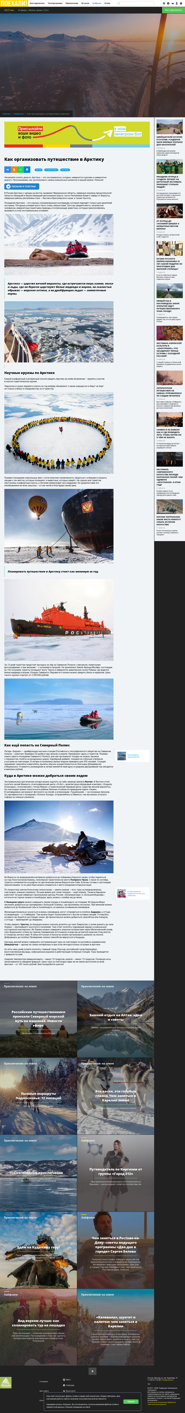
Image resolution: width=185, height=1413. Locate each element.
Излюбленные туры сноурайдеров (38, 1180)
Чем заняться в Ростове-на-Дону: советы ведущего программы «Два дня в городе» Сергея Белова (116, 1244)
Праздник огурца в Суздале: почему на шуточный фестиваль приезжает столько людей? (169, 181)
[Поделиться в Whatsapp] (20, 169)
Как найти (44, 1391)
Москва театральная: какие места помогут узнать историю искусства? (169, 521)
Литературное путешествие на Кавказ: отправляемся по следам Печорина (169, 392)
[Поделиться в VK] (7, 169)
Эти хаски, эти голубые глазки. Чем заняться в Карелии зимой (115, 1095)
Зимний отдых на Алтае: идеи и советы (115, 1017)
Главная (6, 114)
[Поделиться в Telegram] (27, 169)
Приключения (72, 3)
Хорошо (131, 1401)
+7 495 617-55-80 (154, 1380)
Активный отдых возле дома (38, 1106)
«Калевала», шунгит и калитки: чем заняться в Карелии (115, 1321)
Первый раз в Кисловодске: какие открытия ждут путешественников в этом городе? (168, 306)
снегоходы (65, 170)
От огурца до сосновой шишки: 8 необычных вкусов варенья (168, 225)
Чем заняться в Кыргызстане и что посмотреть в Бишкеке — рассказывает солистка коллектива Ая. (116, 1183)
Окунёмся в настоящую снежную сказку (115, 1108)
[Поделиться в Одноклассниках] (14, 169)
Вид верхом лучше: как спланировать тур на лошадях (38, 1322)
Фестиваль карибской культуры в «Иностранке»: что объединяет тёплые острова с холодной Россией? (169, 349)
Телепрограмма (55, 3)
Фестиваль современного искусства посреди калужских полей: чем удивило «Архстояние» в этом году (170, 477)
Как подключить (37, 3)
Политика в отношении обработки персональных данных (161, 1403)
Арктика (38, 170)
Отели (107, 3)
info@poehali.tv (167, 1380)
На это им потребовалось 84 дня (38, 1033)
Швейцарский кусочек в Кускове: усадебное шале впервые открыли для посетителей (170, 141)
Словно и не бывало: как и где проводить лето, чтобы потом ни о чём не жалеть (169, 433)
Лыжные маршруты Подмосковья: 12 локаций (38, 1095)
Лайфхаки (96, 3)
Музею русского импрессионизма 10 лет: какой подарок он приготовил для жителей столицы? (169, 263)
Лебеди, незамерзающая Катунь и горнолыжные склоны (115, 1028)
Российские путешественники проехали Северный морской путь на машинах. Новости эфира (38, 1018)
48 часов (85, 3)
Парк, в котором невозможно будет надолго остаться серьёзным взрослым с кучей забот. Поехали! (38, 1258)
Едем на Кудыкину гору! (38, 1247)
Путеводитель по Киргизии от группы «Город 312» (115, 1171)
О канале (44, 1381)
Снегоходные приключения (38, 1172)
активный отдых (51, 170)
